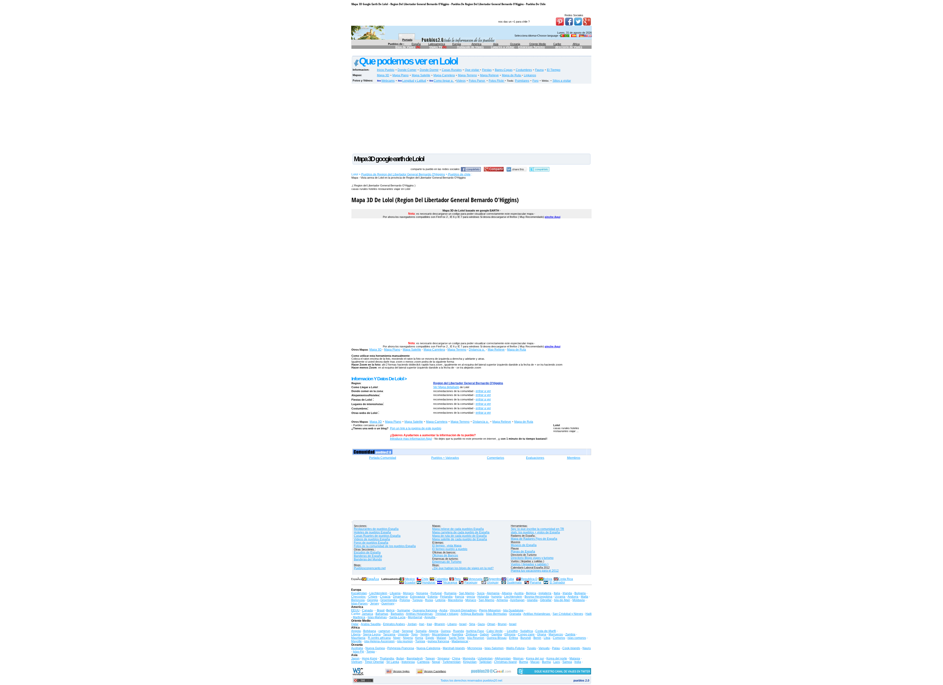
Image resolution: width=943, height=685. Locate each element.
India (577, 662)
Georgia (372, 600)
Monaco (408, 593)
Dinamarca (400, 596)
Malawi (441, 638)
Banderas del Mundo (368, 559)
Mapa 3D (383, 75)
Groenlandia (388, 600)
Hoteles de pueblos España (372, 532)
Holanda (483, 596)
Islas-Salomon (494, 648)
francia (459, 596)
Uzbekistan (485, 658)
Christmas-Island (505, 662)
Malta (584, 596)
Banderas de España (368, 556)
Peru (457, 579)
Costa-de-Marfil (545, 631)
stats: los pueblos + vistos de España (535, 532)
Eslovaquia (417, 596)
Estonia (433, 596)
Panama (535, 582)
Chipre (372, 596)
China (456, 658)
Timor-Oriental (374, 662)
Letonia (440, 600)
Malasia (574, 658)
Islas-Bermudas (496, 614)
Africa (576, 43)
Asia (495, 43)
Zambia (570, 634)
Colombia (441, 579)
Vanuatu (544, 648)
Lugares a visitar (502, 47)
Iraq (429, 624)
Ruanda (458, 631)
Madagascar (460, 641)
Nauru (586, 648)
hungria (496, 596)
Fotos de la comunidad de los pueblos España (385, 546)
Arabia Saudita (371, 624)
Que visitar (472, 70)
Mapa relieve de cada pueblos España (458, 529)
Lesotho (512, 631)
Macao (535, 662)
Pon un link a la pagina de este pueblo (415, 428)
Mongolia (469, 658)
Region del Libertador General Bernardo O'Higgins (468, 383)
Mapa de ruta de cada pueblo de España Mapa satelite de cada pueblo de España (459, 537)
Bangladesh (415, 658)
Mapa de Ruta (512, 75)
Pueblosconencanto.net (370, 568)
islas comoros (577, 638)
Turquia (417, 600)
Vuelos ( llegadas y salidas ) (529, 564)
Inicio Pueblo (385, 70)
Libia (547, 638)
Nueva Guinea (375, 648)
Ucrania (560, 596)
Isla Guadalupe (513, 610)
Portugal (436, 593)
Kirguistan (470, 662)
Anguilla (429, 617)
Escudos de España (367, 552)
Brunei (502, 624)
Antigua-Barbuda (472, 614)
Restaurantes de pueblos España (376, 529)
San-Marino (486, 600)
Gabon (484, 634)
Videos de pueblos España (372, 539)
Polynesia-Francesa (400, 648)
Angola (356, 631)
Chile (425, 579)
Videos (461, 80)
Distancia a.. (477, 349)
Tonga (370, 651)
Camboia (423, 662)
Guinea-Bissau (497, 638)
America (476, 43)
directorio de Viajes (568, 47)
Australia (357, 648)
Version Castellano (435, 671)
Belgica (531, 593)
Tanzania (389, 634)
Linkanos (530, 75)
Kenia (419, 638)
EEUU (355, 610)
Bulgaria (580, 593)
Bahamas (381, 614)
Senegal (407, 631)
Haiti (588, 614)
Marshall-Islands (454, 648)
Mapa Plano (400, 75)
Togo (414, 634)
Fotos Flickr (497, 80)
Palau (556, 648)
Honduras (428, 582)
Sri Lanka (392, 662)
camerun (384, 631)
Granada (515, 614)
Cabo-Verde (494, 631)
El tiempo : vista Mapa (446, 545)
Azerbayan (517, 600)
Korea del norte (556, 658)
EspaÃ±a (373, 579)
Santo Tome (457, 638)
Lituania (395, 593)
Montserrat (415, 617)
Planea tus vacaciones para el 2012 (535, 570)
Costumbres (524, 70)
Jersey (374, 603)
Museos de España (524, 545)
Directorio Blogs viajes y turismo (532, 558)
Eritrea (513, 638)
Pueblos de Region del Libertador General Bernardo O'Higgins (403, 174)
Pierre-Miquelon (490, 610)
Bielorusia (358, 600)
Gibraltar (546, 600)
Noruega (422, 593)
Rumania (450, 593)
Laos (556, 662)
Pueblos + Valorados (445, 458)
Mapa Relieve (489, 75)
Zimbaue (471, 634)
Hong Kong (369, 658)
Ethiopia (509, 634)
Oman (491, 624)
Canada (367, 610)
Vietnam (356, 662)
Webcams (388, 80)
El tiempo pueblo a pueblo (449, 549)
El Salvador (557, 582)
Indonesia (408, 662)
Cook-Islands (571, 648)
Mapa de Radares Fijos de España (534, 538)
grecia (471, 596)
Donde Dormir (429, 70)
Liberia (356, 634)
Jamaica (367, 614)
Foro (535, 80)
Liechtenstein (378, 593)
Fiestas (487, 70)
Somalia (421, 631)
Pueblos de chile (459, 174)
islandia (532, 600)
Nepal (436, 662)
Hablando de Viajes (470, 47)
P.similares (522, 80)
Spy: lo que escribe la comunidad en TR (537, 529)
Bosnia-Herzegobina (538, 596)
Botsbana (369, 631)
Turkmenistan (452, 662)
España (416, 43)
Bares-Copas (504, 70)
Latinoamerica (436, 43)
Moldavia (578, 600)
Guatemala (514, 582)
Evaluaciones (535, 458)
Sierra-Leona (372, 634)
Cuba (510, 579)
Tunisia (420, 641)
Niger (397, 638)
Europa (456, 43)
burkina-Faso (475, 631)
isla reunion (405, 641)
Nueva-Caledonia (428, 648)
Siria (472, 624)
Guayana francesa (425, 610)
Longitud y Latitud (414, 80)
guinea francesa (438, 641)
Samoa (567, 662)
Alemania (493, 593)
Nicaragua (450, 582)
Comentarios (495, 458)
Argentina (495, 579)
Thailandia (387, 658)
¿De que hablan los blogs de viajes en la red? (463, 568)
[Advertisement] (440, 53)
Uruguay (493, 582)
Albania (507, 593)
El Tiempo (553, 70)
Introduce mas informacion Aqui (411, 438)
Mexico (410, 579)
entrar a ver (483, 391)
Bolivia (547, 579)
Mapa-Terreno (467, 75)
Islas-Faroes (359, 603)
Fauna (539, 70)
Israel (463, 624)
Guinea (446, 631)
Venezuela (475, 579)
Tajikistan (485, 662)
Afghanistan (503, 658)
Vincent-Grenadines (463, 610)
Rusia (429, 600)
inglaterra (545, 593)
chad (396, 631)
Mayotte (356, 641)
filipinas (518, 658)
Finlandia (446, 596)
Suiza (481, 593)
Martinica (359, 617)
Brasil (381, 610)
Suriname (403, 610)
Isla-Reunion (475, 638)
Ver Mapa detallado (446, 387)
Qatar (355, 624)
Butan (400, 658)
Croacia (385, 596)
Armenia (502, 600)
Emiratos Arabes (394, 624)
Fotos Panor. (477, 80)
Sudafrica (526, 631)
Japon (355, 658)
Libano (452, 624)
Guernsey (387, 603)
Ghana (541, 634)
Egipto (430, 638)
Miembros (573, 458)
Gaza (481, 624)
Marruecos (556, 634)
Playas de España (523, 551)
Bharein (439, 624)
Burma (523, 662)
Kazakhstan (359, 593)
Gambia (496, 634)
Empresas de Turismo (446, 562)
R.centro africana (379, 638)
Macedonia (455, 600)
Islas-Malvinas (377, 617)
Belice (390, 610)
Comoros (559, 638)
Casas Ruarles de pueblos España (377, 536)
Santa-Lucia (397, 617)
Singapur (443, 658)
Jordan (412, 624)
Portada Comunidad (382, 458)
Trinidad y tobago (446, 614)
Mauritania (358, 638)
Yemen (425, 634)
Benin (537, 638)
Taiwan (430, 658)
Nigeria (408, 638)
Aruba (443, 610)
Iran (421, 624)
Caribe (557, 43)
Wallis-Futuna (515, 648)
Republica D (529, 579)
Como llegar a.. (444, 80)
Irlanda (567, 593)
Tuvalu (531, 648)
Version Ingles (401, 671)
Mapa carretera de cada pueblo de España (460, 532)
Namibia (457, 634)
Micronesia (474, 648)
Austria (519, 593)
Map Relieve (496, 349)
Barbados (397, 614)
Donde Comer (407, 70)
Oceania (515, 43)
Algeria (433, 631)
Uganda (403, 634)
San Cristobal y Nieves (568, 614)
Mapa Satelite (421, 75)
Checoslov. (358, 596)
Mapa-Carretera (444, 75)
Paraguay (470, 582)
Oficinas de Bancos (445, 555)
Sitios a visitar (562, 80)
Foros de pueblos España (371, 542)
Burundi (525, 638)
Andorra (573, 596)
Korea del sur (535, 658)
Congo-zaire (526, 634)
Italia (557, 593)
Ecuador (410, 582)
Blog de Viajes (405, 47)
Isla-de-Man (562, 600)
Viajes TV (435, 47)
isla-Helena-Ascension (379, 641)
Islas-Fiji (358, 651)
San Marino (466, 593)
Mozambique (440, 634)
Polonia (405, 600)
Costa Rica (565, 579)
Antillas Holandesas (419, 614)
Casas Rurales (452, 70)
